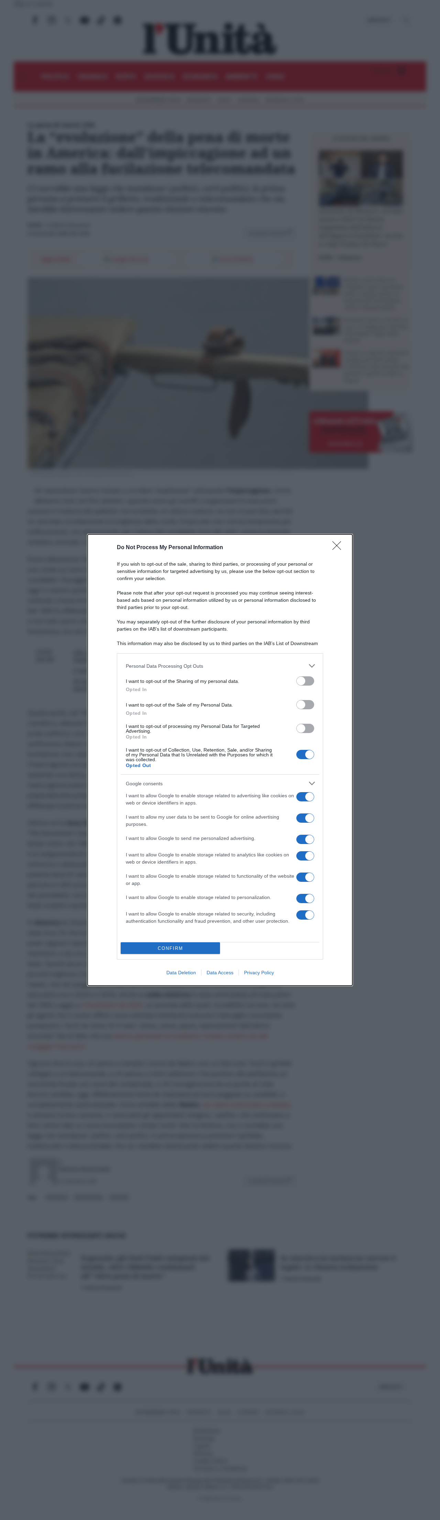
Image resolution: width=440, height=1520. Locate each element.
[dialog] (220, 760)
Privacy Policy (259, 972)
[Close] (338, 547)
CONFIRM (170, 948)
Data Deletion (181, 972)
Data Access (220, 972)
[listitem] (220, 665)
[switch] (305, 681)
